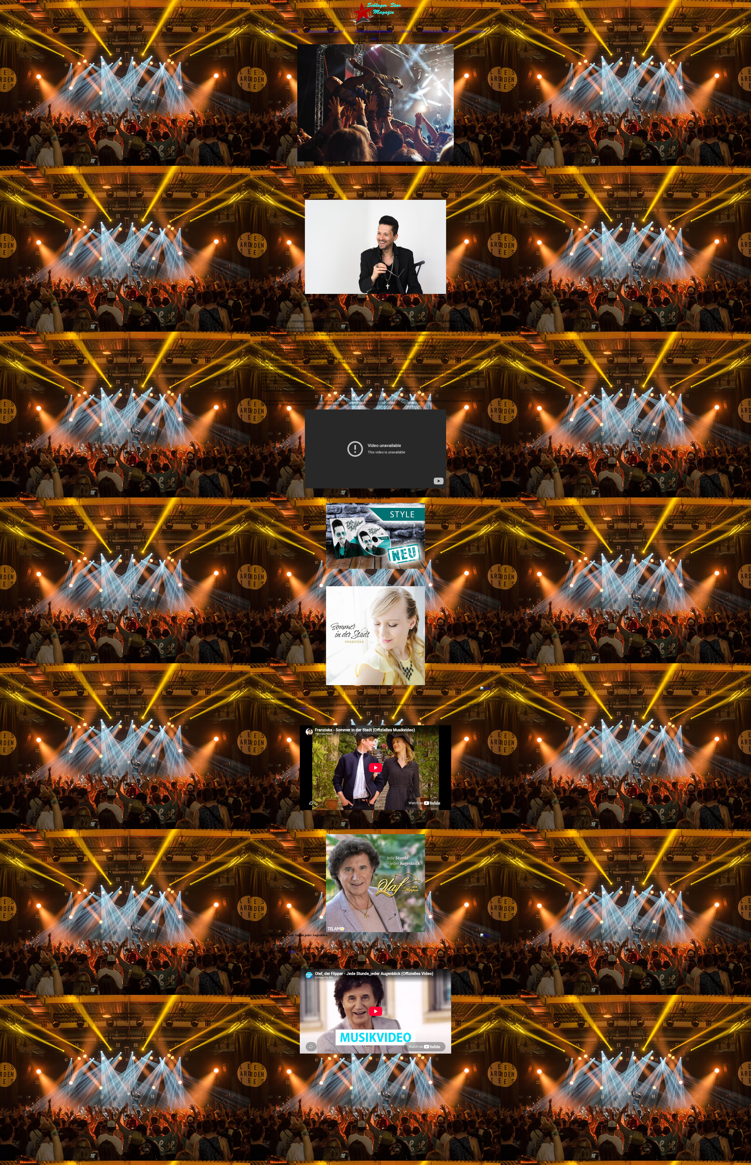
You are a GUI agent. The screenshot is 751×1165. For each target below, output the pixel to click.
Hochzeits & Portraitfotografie (374, 31)
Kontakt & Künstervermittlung (440, 31)
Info (373, 38)
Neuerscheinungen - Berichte (325, 31)
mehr (303, 708)
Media (405, 31)
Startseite (270, 31)
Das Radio (291, 31)
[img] (375, 12)
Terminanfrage (477, 31)
